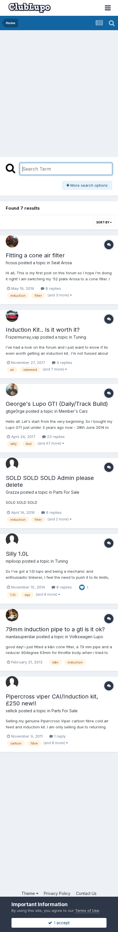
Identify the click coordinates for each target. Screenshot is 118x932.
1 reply (59, 736)
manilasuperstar (20, 636)
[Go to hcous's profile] (12, 241)
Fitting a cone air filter (35, 255)
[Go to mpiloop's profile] (12, 539)
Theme (28, 893)
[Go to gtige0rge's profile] (12, 389)
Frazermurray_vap (22, 337)
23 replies (55, 436)
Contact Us (86, 893)
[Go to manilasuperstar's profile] (12, 615)
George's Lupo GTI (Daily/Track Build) (57, 403)
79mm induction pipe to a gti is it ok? (55, 629)
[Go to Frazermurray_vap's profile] (12, 315)
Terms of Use (87, 910)
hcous (11, 262)
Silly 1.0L (17, 553)
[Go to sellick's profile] (12, 682)
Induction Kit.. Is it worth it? (43, 329)
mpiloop (13, 561)
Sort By (103, 222)
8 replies (52, 288)
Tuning (79, 337)
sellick (11, 710)
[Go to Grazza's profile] (12, 464)
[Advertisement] (59, 92)
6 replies (53, 512)
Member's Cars (73, 411)
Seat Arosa (61, 262)
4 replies (64, 362)
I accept (61, 922)
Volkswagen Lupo (86, 636)
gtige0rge (15, 411)
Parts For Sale (66, 492)
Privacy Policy (57, 893)
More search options (88, 185)
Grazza (12, 492)
